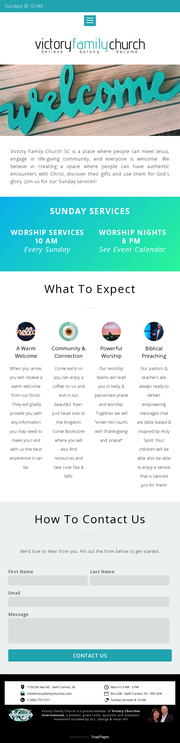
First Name (20, 571)
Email (14, 593)
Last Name (102, 571)
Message (18, 614)
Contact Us (90, 655)
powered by (90, 737)
